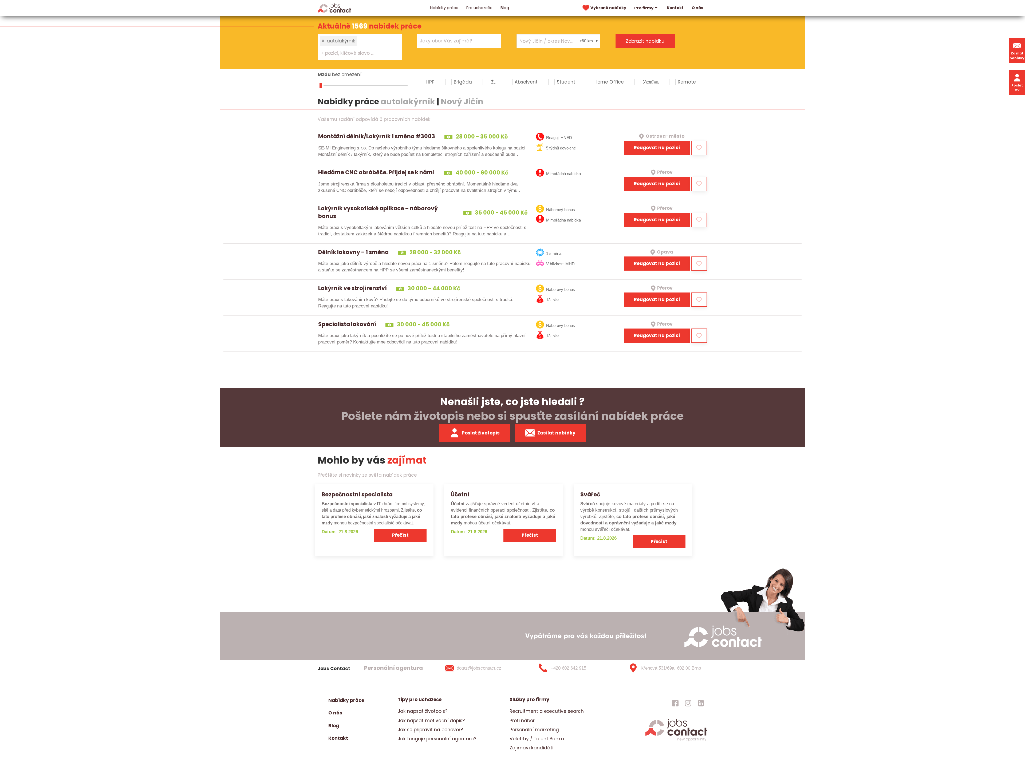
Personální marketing (534, 729)
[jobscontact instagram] (688, 703)
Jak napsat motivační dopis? (431, 720)
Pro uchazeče (479, 7)
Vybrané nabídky (608, 7)
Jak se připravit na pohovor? (430, 729)
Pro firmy (643, 8)
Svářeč (590, 494)
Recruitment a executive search (547, 711)
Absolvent (526, 82)
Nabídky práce (444, 7)
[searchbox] (357, 53)
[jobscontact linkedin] (701, 703)
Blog (504, 7)
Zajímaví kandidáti (531, 748)
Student (566, 82)
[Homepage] (334, 7)
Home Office (609, 82)
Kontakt (675, 7)
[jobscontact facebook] (675, 703)
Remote (687, 82)
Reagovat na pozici (657, 147)
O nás (697, 7)
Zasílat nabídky (1017, 55)
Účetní (460, 494)
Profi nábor (522, 720)
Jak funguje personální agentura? (437, 739)
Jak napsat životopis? (422, 711)
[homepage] (676, 740)
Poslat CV (1017, 87)
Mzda (324, 74)
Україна (651, 82)
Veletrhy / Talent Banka (537, 739)
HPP (430, 82)
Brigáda (463, 82)
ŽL (493, 82)
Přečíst (400, 535)
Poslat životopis (481, 433)
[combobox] (360, 47)
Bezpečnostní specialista (357, 494)
